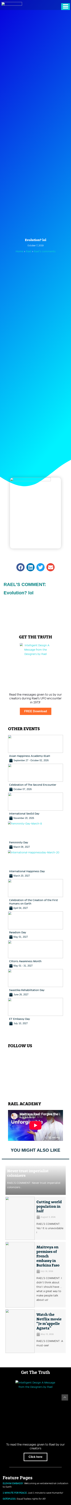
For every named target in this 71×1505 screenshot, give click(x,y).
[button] (20, 567)
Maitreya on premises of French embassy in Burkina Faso (48, 1256)
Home (19, 251)
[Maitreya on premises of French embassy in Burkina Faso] (20, 1274)
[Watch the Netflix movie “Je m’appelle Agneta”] (20, 1331)
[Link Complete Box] (35, 748)
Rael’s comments (45, 251)
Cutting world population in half (49, 1206)
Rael (29, 251)
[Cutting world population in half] (20, 1218)
